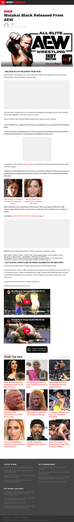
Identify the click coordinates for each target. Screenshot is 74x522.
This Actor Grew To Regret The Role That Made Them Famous (13, 201)
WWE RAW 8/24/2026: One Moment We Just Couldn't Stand (58, 384)
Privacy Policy (7, 517)
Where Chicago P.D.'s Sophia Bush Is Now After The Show (33, 201)
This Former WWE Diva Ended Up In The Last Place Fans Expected (14, 444)
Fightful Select (28, 164)
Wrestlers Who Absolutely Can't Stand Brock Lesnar (13, 414)
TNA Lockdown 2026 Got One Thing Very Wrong (36, 413)
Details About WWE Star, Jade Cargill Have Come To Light (36, 384)
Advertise (17, 517)
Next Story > (8, 355)
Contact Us (25, 517)
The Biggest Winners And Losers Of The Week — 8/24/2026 (59, 414)
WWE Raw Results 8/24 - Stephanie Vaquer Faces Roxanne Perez (13, 384)
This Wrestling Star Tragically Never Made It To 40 (36, 444)
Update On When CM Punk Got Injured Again (28, 216)
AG (14, 24)
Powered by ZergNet (64, 357)
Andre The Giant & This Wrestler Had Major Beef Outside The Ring (59, 444)
